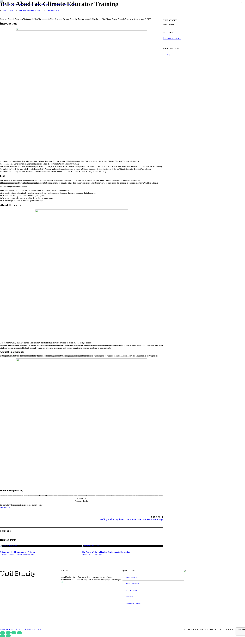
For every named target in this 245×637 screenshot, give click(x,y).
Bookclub (129, 597)
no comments (52, 10)
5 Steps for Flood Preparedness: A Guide (17, 552)
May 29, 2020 (8, 10)
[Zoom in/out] (2, 632)
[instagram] (19, 581)
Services (26, 4)
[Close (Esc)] (19, 632)
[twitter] (10, 581)
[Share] (13, 632)
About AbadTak (15, 4)
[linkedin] (6, 581)
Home (5, 4)
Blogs (45, 4)
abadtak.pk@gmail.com (29, 10)
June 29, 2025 (86, 554)
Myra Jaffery (99, 554)
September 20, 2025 (7, 554)
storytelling (172, 38)
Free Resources (36, 4)
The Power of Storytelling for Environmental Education (106, 552)
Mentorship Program (133, 603)
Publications (61, 4)
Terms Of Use (32, 630)
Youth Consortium (132, 584)
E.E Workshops (131, 590)
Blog (168, 55)
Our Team (71, 4)
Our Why (52, 4)
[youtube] (15, 581)
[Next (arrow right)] (8, 635)
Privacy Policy (10, 630)
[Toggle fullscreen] (8, 632)
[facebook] (1, 581)
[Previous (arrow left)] (2, 635)
